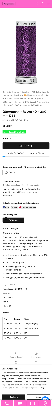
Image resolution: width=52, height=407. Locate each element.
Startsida (7, 92)
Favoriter (36, 366)
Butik (16, 92)
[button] (9, 4)
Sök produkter (15, 357)
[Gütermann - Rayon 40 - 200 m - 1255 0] (26, 52)
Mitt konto (36, 357)
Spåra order (15, 366)
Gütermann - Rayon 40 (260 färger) (19, 102)
